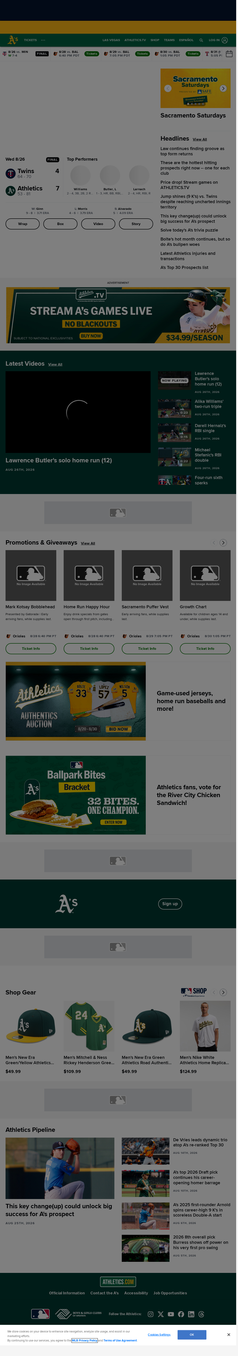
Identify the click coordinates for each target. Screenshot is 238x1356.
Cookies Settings (159, 1334)
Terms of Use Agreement (120, 1340)
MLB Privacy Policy (84, 1340)
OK (192, 1334)
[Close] (229, 1334)
